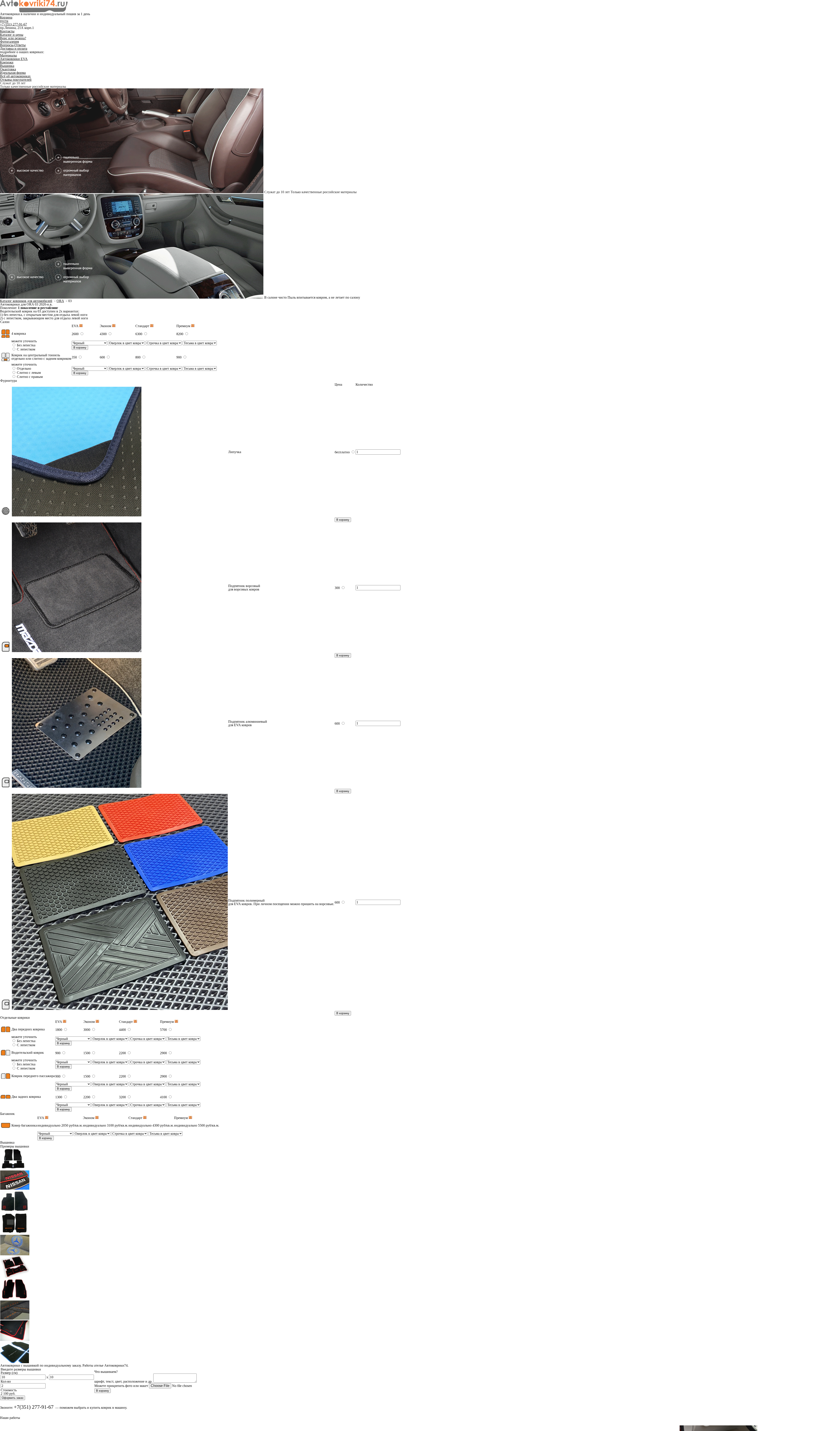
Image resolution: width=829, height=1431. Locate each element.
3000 (87, 1029)
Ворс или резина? (13, 38)
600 (103, 357)
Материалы (8, 55)
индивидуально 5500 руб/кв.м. (196, 1125)
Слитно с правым (29, 377)
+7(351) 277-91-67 (34, 1407)
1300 (59, 1097)
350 (75, 357)
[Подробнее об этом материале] (81, 326)
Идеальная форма (13, 73)
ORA (60, 301)
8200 (180, 334)
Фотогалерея (9, 41)
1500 (87, 1053)
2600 (75, 334)
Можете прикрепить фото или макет (121, 1386)
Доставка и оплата (13, 48)
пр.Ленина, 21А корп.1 (17, 28)
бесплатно (343, 452)
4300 (104, 334)
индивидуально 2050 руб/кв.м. (59, 1125)
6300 (139, 334)
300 (338, 588)
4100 (164, 1097)
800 (138, 357)
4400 (123, 1029)
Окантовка (8, 69)
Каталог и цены (11, 35)
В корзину (79, 347)
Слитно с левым (28, 372)
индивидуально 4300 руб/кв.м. (151, 1125)
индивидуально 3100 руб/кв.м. (105, 1125)
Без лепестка (25, 345)
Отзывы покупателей (16, 79)
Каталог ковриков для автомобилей (26, 301)
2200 (123, 1053)
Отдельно (23, 368)
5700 (164, 1029)
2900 (164, 1053)
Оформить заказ (12, 1397)
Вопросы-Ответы (13, 45)
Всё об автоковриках (15, 76)
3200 (123, 1097)
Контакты (7, 31)
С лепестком (25, 349)
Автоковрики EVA (14, 59)
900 (179, 357)
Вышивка (7, 66)
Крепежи (6, 62)
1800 (59, 1029)
